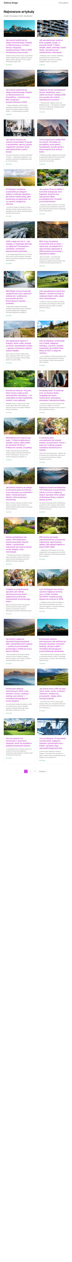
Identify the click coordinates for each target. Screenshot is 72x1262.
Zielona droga (11, 2)
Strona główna (63, 3)
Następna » (43, 771)
